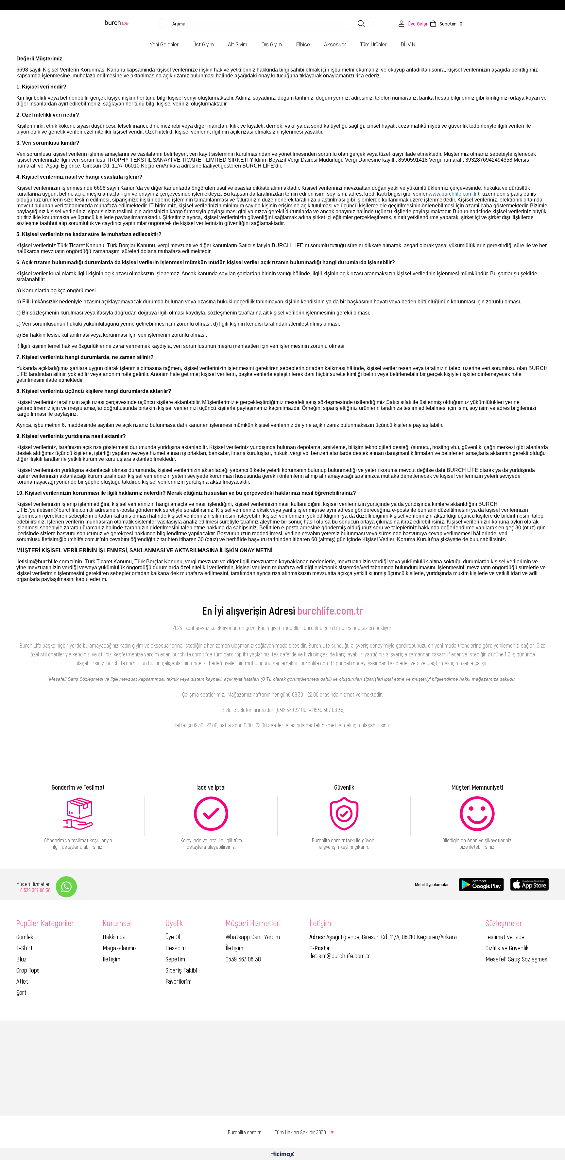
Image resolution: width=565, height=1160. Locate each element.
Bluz (21, 959)
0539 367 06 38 (243, 959)
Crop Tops (28, 970)
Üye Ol (172, 937)
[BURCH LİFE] (116, 24)
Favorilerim (178, 981)
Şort (21, 992)
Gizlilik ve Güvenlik (507, 948)
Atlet (22, 981)
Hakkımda (114, 937)
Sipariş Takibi (181, 970)
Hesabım (175, 948)
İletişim (111, 959)
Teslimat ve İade (505, 937)
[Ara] (361, 23)
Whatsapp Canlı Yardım (253, 937)
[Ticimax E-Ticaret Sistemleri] (282, 1155)
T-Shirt (24, 948)
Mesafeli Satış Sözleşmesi (517, 959)
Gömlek (24, 937)
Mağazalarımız (120, 948)
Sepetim (175, 959)
